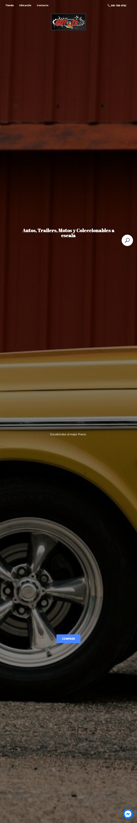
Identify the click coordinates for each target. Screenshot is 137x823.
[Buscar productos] (127, 240)
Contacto (42, 5)
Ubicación (25, 5)
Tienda (9, 5)
